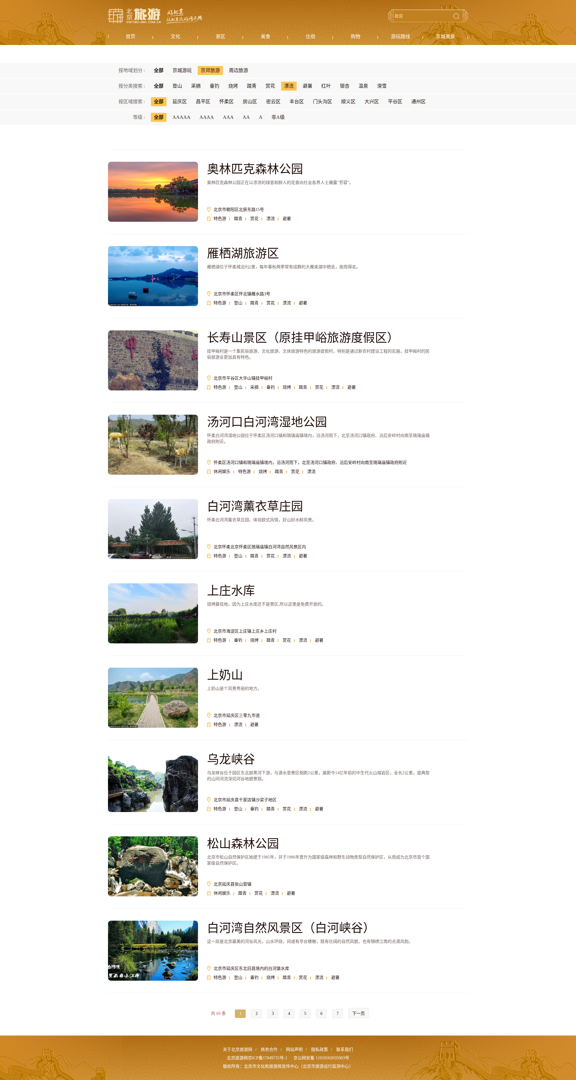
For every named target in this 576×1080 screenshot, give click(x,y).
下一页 (358, 1013)
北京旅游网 (155, 15)
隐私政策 (319, 1049)
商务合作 (269, 1049)
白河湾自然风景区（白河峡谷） (291, 928)
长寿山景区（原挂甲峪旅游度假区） (303, 337)
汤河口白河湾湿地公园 (267, 422)
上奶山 (225, 675)
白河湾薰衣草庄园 (255, 506)
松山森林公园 (243, 843)
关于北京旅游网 (237, 1049)
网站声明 (294, 1049)
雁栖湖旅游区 (243, 253)
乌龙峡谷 (231, 759)
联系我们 (344, 1049)
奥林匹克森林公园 (255, 169)
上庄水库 (231, 590)
